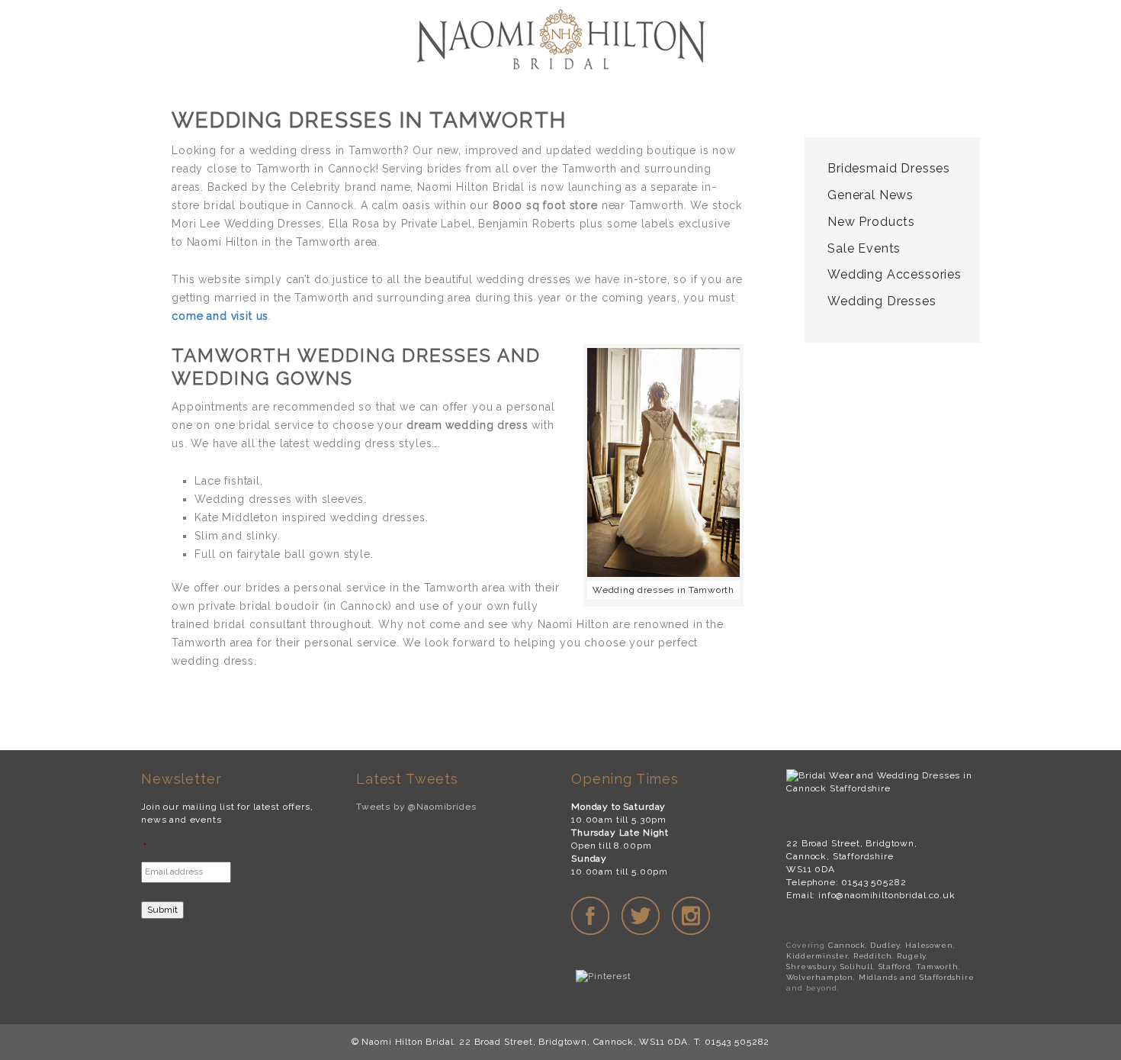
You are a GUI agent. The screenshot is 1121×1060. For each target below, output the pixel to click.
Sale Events (864, 248)
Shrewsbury (810, 966)
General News (870, 195)
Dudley (885, 945)
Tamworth (937, 966)
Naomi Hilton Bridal (560, 42)
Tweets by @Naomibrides (416, 806)
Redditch (872, 956)
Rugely (911, 956)
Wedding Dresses (881, 301)
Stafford (894, 966)
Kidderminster (817, 956)
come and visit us (220, 316)
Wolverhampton (819, 977)
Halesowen (929, 945)
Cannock (847, 945)
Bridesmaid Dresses (888, 168)
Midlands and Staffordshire (917, 977)
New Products (871, 221)
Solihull (856, 966)
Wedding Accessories (894, 274)
